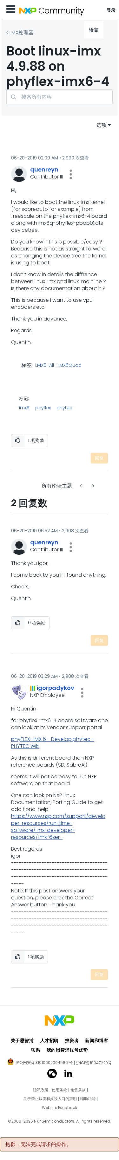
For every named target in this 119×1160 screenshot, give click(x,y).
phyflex (43, 408)
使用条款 (59, 1090)
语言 (93, 30)
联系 (35, 1050)
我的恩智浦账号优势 (67, 1050)
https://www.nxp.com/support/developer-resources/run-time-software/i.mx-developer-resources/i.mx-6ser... (58, 827)
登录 (111, 10)
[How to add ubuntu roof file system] (92, 485)
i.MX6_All (44, 365)
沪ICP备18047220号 (94, 1063)
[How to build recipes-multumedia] (81, 485)
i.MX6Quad (69, 365)
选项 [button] (101, 125)
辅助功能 (88, 1099)
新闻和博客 (96, 1040)
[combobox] (59, 96)
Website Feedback (59, 1108)
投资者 (72, 1040)
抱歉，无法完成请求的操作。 (38, 1144)
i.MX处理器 (22, 32)
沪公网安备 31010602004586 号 (44, 1063)
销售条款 (78, 1090)
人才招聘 (49, 1040)
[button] (71, 174)
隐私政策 (40, 1090)
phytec (64, 408)
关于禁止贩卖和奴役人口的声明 (50, 1099)
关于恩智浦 (22, 1040)
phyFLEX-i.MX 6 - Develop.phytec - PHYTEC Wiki (52, 743)
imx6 (24, 408)
